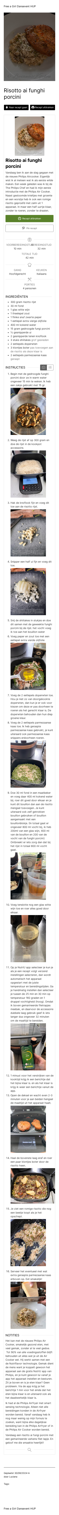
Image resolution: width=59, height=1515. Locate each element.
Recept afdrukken (44, 107)
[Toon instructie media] (43, 367)
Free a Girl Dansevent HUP (20, 6)
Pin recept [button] (31, 228)
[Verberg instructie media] (50, 367)
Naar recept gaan (17, 107)
